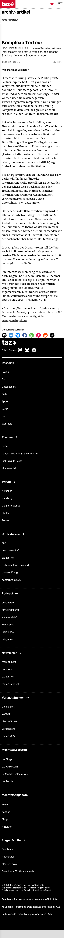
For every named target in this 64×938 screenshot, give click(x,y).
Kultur (5, 394)
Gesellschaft (8, 386)
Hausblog (7, 498)
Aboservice (8, 856)
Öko (4, 379)
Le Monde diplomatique (15, 774)
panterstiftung (10, 572)
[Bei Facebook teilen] (24, 335)
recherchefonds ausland (15, 565)
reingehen (7, 639)
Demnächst (8, 706)
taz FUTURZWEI (10, 766)
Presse (5, 520)
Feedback (7, 849)
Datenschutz (34, 906)
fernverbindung (10, 609)
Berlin (5, 409)
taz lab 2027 (8, 736)
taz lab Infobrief (10, 684)
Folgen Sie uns (8, 350)
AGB (58, 906)
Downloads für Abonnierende (18, 871)
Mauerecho (8, 624)
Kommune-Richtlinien (46, 899)
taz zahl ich (8, 557)
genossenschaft (10, 550)
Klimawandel (9, 468)
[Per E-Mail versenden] (4, 335)
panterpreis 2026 (11, 580)
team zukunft (9, 661)
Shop (5, 819)
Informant (20, 906)
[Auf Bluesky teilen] (17, 335)
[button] (60, 4)
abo (4, 543)
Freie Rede (8, 632)
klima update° (9, 617)
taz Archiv (7, 781)
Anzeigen (7, 826)
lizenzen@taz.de (45, 890)
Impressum (48, 906)
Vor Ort (6, 714)
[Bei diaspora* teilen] (38, 335)
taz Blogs (7, 759)
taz (9, 342)
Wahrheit (7, 423)
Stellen (6, 513)
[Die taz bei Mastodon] (20, 351)
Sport (5, 401)
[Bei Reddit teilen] (45, 335)
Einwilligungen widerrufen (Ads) (35, 914)
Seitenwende (9, 914)
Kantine (6, 812)
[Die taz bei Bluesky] (27, 351)
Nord (4, 416)
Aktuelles (7, 491)
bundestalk (8, 602)
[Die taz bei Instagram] (34, 351)
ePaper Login (9, 864)
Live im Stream (10, 721)
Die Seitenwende (11, 505)
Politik (5, 372)
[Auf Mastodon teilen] (11, 335)
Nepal (5, 446)
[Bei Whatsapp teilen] (31, 335)
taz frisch (7, 669)
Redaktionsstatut (24, 899)
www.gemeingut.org (14, 320)
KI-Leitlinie (8, 906)
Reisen (5, 804)
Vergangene (8, 728)
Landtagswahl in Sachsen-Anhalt (20, 453)
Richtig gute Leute (12, 461)
